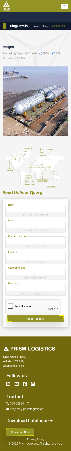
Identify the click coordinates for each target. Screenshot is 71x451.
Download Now (20, 432)
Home (36, 25)
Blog (45, 25)
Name (11, 204)
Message (13, 283)
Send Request (35, 318)
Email (11, 220)
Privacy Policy (35, 439)
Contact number (17, 236)
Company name (16, 267)
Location (13, 251)
